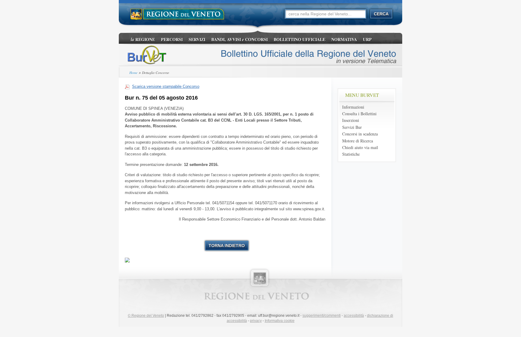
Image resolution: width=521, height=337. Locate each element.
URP (367, 39)
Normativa (344, 39)
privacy (256, 321)
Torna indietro (227, 245)
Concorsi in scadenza (360, 134)
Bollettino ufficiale (299, 39)
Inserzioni (350, 120)
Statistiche (351, 154)
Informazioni (353, 107)
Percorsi (172, 39)
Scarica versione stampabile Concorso (165, 86)
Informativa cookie (280, 321)
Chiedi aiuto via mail (360, 147)
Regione (143, 39)
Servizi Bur (352, 127)
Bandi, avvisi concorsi (239, 39)
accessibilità (354, 315)
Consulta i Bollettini (359, 113)
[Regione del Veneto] (177, 14)
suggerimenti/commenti (321, 315)
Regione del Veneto (146, 315)
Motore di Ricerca (357, 141)
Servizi (197, 39)
